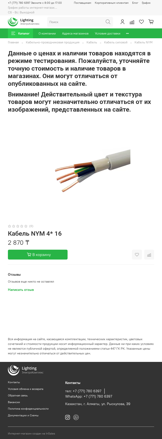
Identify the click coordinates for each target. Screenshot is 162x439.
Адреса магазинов (75, 33)
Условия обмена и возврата (25, 389)
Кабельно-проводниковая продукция (52, 42)
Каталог (24, 33)
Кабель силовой (115, 42)
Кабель (92, 42)
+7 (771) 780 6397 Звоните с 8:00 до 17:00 (35, 3)
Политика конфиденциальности (28, 408)
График (146, 3)
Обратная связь (18, 395)
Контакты (14, 382)
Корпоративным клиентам (112, 3)
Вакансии (14, 402)
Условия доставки (107, 33)
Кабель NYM (144, 42)
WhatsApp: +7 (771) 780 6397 (88, 396)
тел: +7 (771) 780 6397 (83, 391)
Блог (135, 3)
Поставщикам (82, 3)
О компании (47, 33)
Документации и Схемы (23, 415)
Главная (13, 42)
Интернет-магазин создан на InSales (31, 433)
